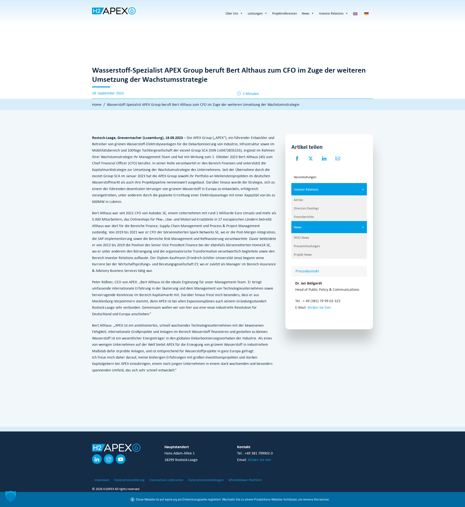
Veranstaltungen (305, 177)
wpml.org (171, 499)
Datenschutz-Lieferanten (166, 480)
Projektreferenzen (284, 13)
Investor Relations (331, 13)
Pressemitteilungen (307, 246)
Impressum (101, 480)
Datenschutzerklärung (129, 480)
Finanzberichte (304, 217)
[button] (10, 496)
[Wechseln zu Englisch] (356, 13)
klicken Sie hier (319, 307)
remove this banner (316, 499)
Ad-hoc (298, 200)
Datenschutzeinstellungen (206, 480)
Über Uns (231, 13)
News (305, 13)
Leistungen (255, 13)
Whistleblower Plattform (245, 480)
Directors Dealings (306, 208)
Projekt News (303, 254)
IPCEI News (301, 237)
